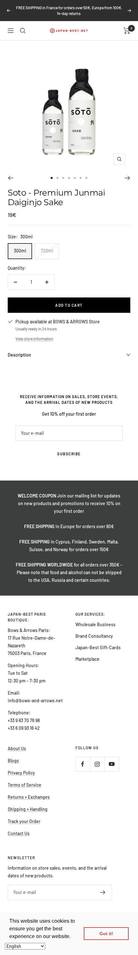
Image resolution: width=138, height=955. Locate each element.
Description (19, 355)
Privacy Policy (21, 772)
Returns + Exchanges (29, 797)
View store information (34, 338)
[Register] (103, 892)
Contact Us (19, 833)
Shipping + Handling (27, 809)
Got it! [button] (106, 933)
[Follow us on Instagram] (97, 764)
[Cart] (127, 30)
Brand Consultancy (94, 636)
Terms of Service (24, 785)
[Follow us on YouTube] (111, 764)
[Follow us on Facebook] (82, 764)
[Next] (127, 178)
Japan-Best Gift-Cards (98, 647)
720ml (47, 250)
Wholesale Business (95, 624)
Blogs (13, 760)
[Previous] (10, 178)
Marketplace (87, 659)
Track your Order (24, 821)
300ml (20, 250)
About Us (17, 748)
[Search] (23, 31)
